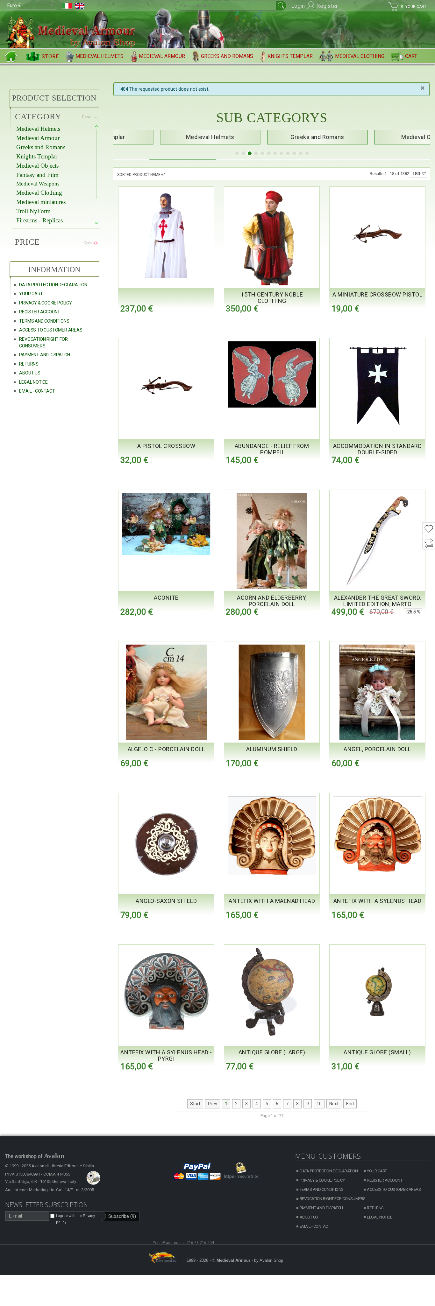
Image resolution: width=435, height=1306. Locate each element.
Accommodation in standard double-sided (377, 449)
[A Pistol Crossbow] (166, 385)
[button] (237, 153)
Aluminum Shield (271, 749)
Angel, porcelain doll (377, 749)
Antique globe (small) (377, 1052)
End (350, 1103)
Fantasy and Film (37, 174)
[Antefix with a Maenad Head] (272, 835)
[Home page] (12, 56)
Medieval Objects (37, 165)
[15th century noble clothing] (272, 237)
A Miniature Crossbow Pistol (377, 294)
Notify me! (302, 473)
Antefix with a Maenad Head (272, 900)
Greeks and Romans (227, 56)
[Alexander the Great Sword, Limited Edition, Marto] (377, 541)
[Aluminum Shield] (272, 692)
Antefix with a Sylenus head (377, 900)
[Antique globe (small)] (377, 992)
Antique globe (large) (272, 1052)
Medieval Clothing (359, 56)
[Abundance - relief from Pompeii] (272, 374)
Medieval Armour (162, 56)
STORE (50, 56)
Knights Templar (290, 56)
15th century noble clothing (272, 297)
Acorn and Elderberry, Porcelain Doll (272, 600)
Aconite (166, 597)
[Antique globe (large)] (272, 992)
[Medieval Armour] (72, 30)
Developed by (166, 1260)
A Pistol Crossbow (166, 446)
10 (319, 1103)
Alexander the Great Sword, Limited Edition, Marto (377, 600)
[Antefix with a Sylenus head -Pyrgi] (166, 992)
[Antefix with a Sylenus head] (377, 834)
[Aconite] (166, 524)
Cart (411, 56)
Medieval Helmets (99, 56)
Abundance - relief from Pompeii (272, 449)
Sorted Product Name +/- (141, 174)
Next (334, 1103)
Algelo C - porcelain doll (166, 749)
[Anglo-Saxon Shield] (166, 844)
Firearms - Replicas (39, 220)
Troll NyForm (33, 211)
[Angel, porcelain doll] (377, 692)
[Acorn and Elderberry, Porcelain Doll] (272, 541)
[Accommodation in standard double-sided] (377, 385)
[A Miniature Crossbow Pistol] (377, 234)
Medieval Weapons (38, 184)
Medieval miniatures (41, 202)
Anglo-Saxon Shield (166, 900)
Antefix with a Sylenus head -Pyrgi (166, 1055)
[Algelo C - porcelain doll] (166, 692)
